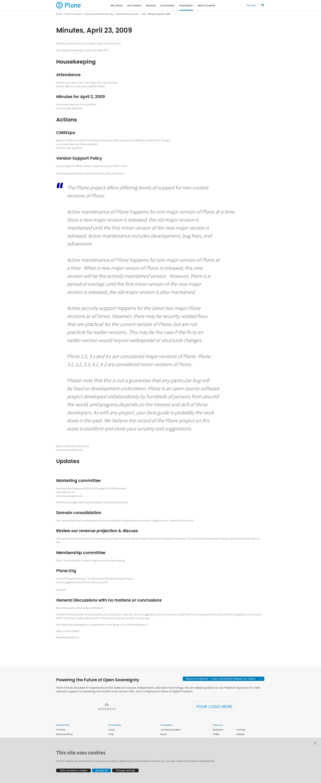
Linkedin (240, 734)
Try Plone (60, 729)
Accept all (101, 770)
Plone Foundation (74, 14)
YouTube (240, 729)
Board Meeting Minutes (127, 14)
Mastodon (218, 729)
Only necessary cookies (73, 770)
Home (59, 14)
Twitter (216, 734)
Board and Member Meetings (99, 14)
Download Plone (64, 734)
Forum (111, 729)
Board (163, 734)
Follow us (218, 725)
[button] (223, 679)
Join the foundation (170, 729)
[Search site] (261, 5)
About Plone (62, 725)
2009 (143, 14)
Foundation (166, 725)
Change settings (125, 770)
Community (114, 725)
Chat (111, 734)
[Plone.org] (69, 5)
